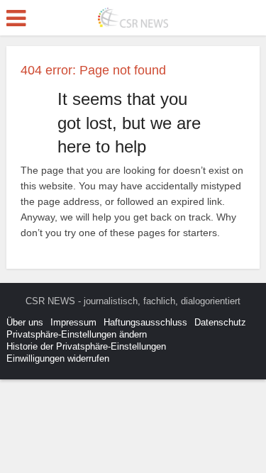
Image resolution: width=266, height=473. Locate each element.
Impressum (73, 322)
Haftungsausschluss (145, 322)
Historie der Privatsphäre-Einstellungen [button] (86, 346)
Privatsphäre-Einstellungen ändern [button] (76, 334)
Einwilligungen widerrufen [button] (57, 358)
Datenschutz (220, 322)
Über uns (24, 322)
